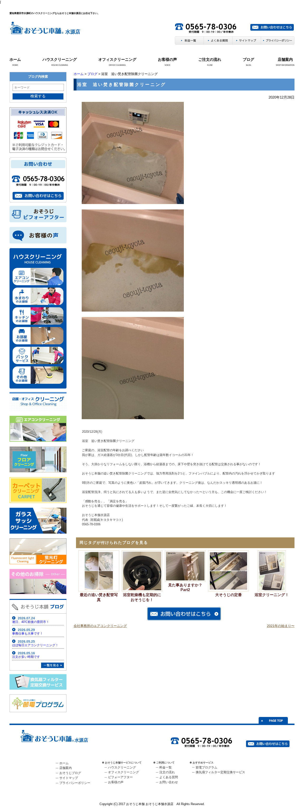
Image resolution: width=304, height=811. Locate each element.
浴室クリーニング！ (272, 595)
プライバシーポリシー (74, 783)
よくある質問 (168, 777)
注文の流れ (167, 772)
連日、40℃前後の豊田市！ (30, 622)
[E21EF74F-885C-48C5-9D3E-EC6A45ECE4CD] (133, 418)
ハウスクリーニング (60, 59)
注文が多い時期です (26, 657)
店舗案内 (285, 59)
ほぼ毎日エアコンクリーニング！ (35, 645)
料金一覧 (165, 767)
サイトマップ (68, 778)
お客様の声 (167, 59)
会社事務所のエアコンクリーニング (100, 626)
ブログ (248, 59)
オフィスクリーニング (117, 59)
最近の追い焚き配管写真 (99, 597)
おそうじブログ (70, 773)
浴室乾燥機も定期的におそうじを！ (142, 597)
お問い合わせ (168, 782)
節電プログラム (206, 767)
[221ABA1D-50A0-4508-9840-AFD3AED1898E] (133, 203)
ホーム (15, 59)
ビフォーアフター (120, 777)
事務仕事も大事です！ (27, 633)
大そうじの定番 (228, 595)
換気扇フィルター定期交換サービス (220, 772)
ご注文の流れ (209, 59)
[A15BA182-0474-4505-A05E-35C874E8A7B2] (133, 311)
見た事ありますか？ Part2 (185, 587)
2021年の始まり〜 (280, 626)
